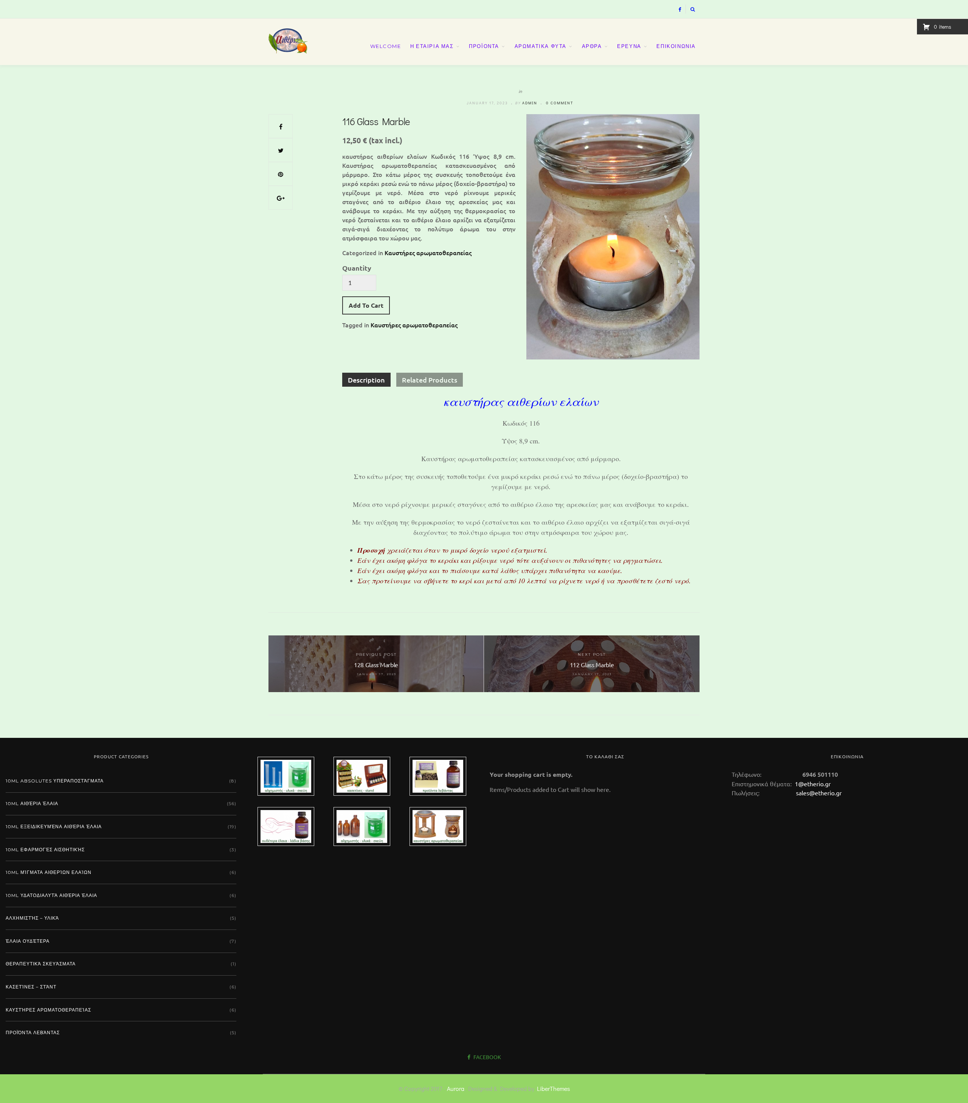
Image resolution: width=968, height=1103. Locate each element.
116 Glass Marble (376, 121)
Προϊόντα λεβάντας (33, 1032)
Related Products (429, 379)
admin (529, 103)
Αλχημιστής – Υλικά (32, 918)
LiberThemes (553, 1088)
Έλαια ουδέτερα (28, 941)
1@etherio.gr (812, 783)
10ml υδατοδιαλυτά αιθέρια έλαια (51, 895)
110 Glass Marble (383, 725)
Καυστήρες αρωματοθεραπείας (428, 252)
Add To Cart (366, 305)
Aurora (455, 1088)
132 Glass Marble (659, 717)
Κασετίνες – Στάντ (31, 987)
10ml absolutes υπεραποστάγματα (55, 781)
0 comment (559, 103)
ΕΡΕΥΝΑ (629, 46)
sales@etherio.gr (819, 792)
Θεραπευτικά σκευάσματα (41, 964)
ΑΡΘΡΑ (592, 46)
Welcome (385, 46)
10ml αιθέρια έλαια (32, 803)
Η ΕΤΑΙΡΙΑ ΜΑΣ (432, 46)
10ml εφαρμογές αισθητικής (45, 849)
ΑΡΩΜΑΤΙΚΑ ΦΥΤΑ (540, 46)
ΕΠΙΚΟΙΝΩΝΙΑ (676, 46)
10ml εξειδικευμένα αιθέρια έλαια (54, 826)
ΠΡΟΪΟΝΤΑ (484, 46)
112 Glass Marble (475, 715)
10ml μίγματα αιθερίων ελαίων (49, 872)
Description (366, 379)
